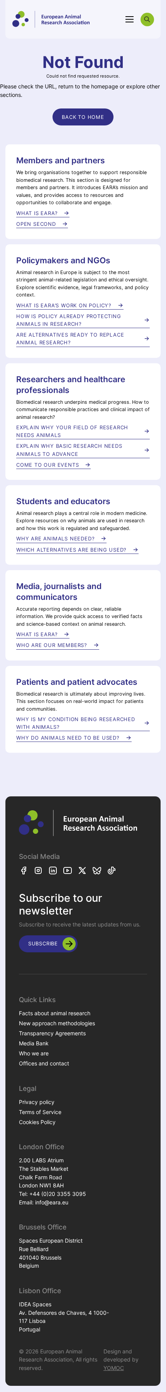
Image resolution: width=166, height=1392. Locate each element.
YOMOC (113, 1368)
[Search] (147, 19)
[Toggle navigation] (130, 19)
